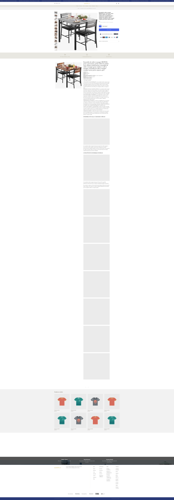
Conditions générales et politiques (115, 498)
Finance (94, 470)
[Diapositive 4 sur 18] (56, 22)
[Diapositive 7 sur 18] (56, 31)
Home (78, 8)
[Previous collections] (86, 387)
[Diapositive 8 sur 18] (56, 34)
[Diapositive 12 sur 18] (56, 47)
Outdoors (94, 477)
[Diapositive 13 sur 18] (56, 50)
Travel (94, 475)
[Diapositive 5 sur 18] (56, 25)
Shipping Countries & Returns (103, 41)
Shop (94, 478)
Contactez (101, 470)
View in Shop (109, 29)
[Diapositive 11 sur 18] (56, 44)
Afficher (100, 472)
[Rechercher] (55, 3)
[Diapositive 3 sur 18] (56, 19)
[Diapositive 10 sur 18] (56, 40)
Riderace (117, 477)
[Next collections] (88, 387)
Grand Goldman (58, 498)
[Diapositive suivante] (96, 31)
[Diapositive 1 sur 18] (56, 12)
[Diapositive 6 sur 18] (56, 28)
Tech (94, 472)
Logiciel (117, 473)
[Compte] (117, 3)
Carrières (100, 473)
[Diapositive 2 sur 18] (56, 15)
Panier (117, 471)
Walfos (117, 485)
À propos (100, 468)
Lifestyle (94, 473)
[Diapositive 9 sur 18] (56, 37)
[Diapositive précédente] (59, 31)
